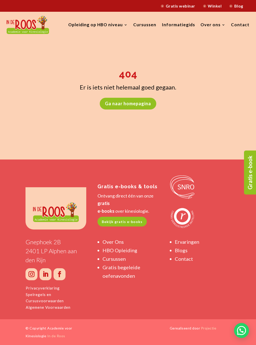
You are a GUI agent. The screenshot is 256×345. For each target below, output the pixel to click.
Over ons (210, 24)
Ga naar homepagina (128, 103)
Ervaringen (187, 242)
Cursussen (144, 24)
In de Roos (56, 336)
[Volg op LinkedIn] (46, 274)
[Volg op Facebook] (60, 274)
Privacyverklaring (43, 288)
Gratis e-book (250, 173)
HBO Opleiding (119, 250)
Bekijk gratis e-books (122, 222)
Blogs (181, 250)
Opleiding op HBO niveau (95, 24)
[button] (241, 330)
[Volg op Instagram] (32, 274)
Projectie (208, 328)
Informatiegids (178, 24)
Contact (240, 24)
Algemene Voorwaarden (48, 307)
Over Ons (113, 242)
